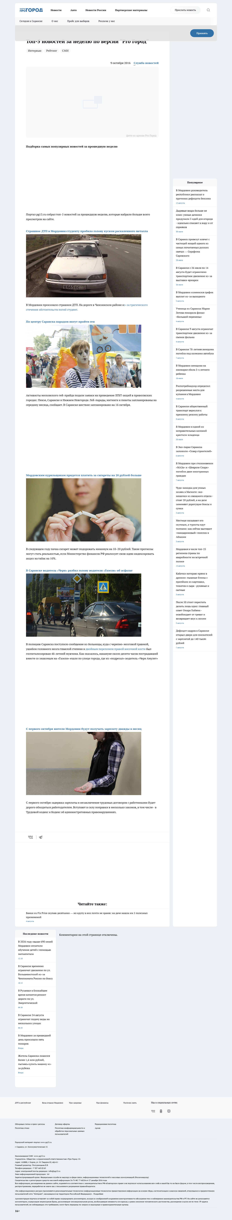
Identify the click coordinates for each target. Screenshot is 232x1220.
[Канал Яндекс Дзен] (169, 1111)
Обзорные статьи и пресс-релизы (30, 1124)
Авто (73, 10)
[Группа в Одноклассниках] (161, 1111)
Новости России (96, 10)
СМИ (65, 50)
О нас (55, 21)
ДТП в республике (23, 1103)
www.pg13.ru (46, 1142)
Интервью (34, 50)
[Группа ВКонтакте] (153, 1111)
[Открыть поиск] (208, 10)
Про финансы (102, 1103)
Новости (56, 10)
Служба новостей (146, 63)
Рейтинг (51, 50)
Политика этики (22, 1128)
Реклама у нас (106, 21)
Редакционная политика (105, 1124)
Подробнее (98, 1194)
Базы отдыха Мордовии (52, 1103)
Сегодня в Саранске (31, 21)
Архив (97, 1128)
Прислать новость (185, 10)
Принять (202, 33)
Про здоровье (75, 1103)
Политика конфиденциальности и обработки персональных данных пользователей (70, 1131)
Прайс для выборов (78, 21)
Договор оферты (62, 1124)
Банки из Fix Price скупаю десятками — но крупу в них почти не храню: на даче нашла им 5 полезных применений (87, 916)
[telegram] (42, 837)
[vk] (31, 837)
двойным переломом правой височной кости (116, 649)
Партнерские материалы (131, 10)
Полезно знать (130, 1103)
